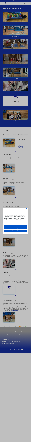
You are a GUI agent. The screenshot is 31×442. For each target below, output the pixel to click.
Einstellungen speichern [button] (15, 230)
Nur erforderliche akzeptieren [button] (15, 228)
